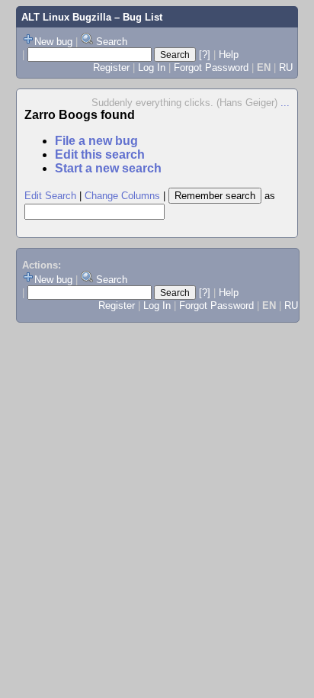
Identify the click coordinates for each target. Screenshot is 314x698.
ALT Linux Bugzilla (66, 17)
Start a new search (108, 168)
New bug (53, 41)
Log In (151, 67)
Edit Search (50, 195)
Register (111, 67)
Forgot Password (211, 67)
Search (111, 41)
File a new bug (96, 140)
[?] (204, 54)
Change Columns (122, 195)
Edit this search (100, 154)
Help (229, 54)
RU (286, 67)
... (285, 102)
